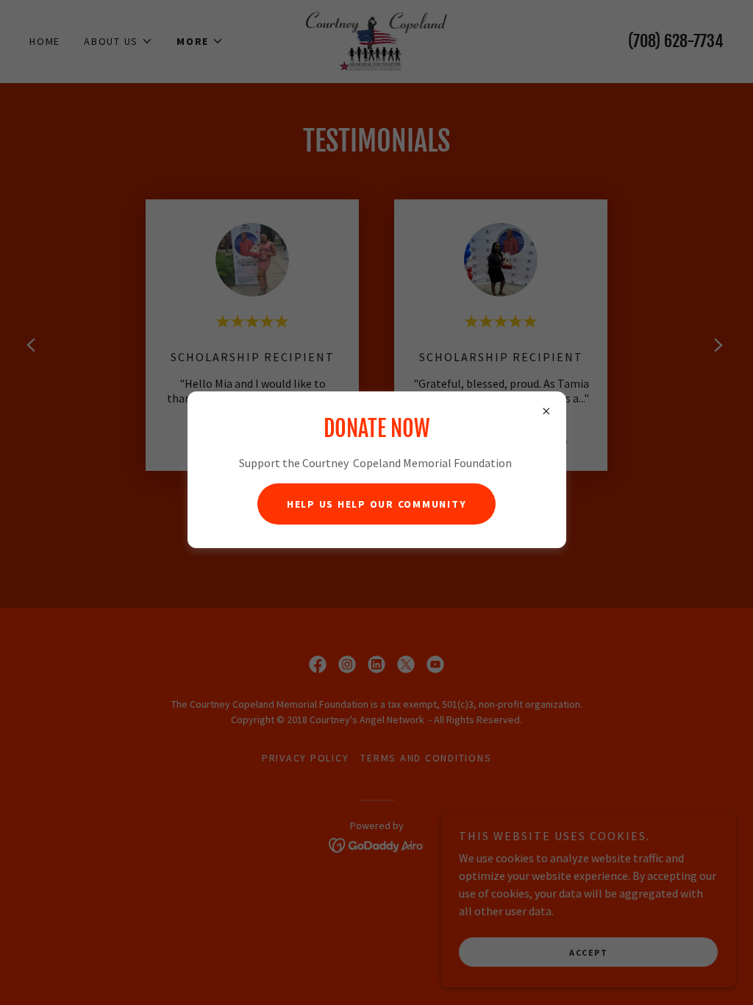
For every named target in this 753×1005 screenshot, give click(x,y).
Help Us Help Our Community (377, 504)
